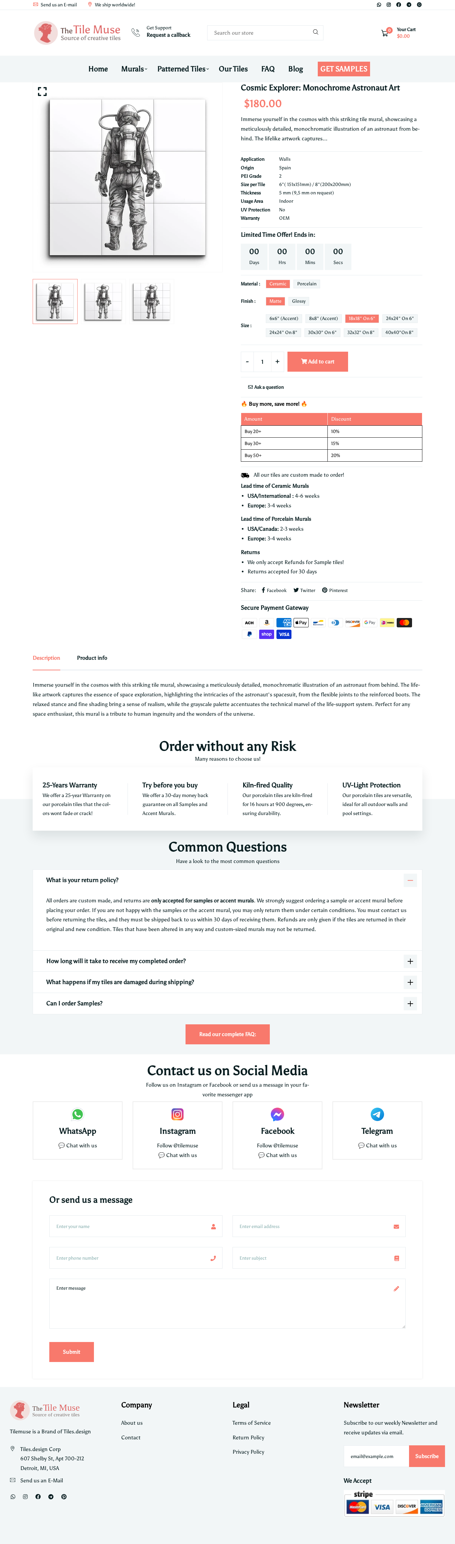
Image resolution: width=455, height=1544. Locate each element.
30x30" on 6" (322, 332)
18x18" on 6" (362, 318)
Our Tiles (233, 68)
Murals (132, 68)
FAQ (268, 68)
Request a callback (169, 35)
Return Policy (248, 1437)
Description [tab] (46, 658)
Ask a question (268, 387)
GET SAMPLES (343, 68)
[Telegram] (409, 5)
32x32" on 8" (361, 332)
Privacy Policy (248, 1452)
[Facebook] (399, 5)
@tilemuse (186, 1145)
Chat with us (181, 1155)
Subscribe (427, 1456)
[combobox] (265, 32)
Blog (295, 68)
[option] (127, 177)
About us (132, 1423)
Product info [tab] (92, 658)
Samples (189, 804)
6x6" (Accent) (283, 318)
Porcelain (306, 284)
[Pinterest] (419, 5)
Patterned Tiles (181, 68)
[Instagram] (388, 5)
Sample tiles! (329, 562)
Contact (131, 1437)
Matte (275, 301)
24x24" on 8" (283, 332)
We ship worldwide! (114, 5)
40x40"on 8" (399, 332)
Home (98, 68)
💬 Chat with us (77, 1145)
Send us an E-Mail (41, 1480)
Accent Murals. (159, 813)
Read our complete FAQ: (227, 1034)
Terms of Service (251, 1423)
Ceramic (277, 284)
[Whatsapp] (379, 5)
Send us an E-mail (58, 5)
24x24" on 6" (400, 318)
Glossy (298, 301)
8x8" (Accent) (323, 318)
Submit (71, 1352)
